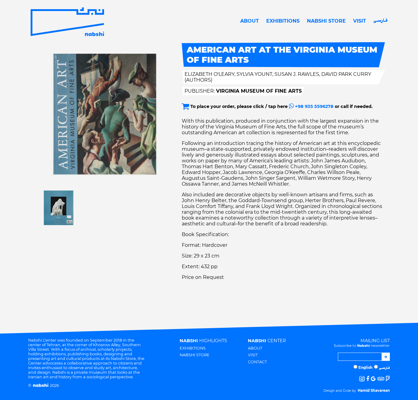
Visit (359, 21)
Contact (257, 362)
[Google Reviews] (373, 379)
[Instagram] (362, 379)
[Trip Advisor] (380, 379)
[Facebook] (367, 379)
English (365, 367)
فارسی (380, 21)
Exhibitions (283, 21)
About (249, 21)
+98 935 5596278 (314, 106)
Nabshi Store (326, 21)
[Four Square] (388, 379)
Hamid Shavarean (374, 390)
